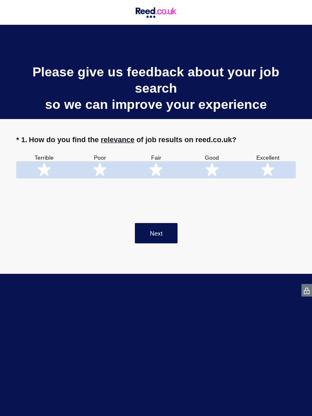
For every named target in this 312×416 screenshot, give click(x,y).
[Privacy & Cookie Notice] (306, 290)
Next (156, 233)
